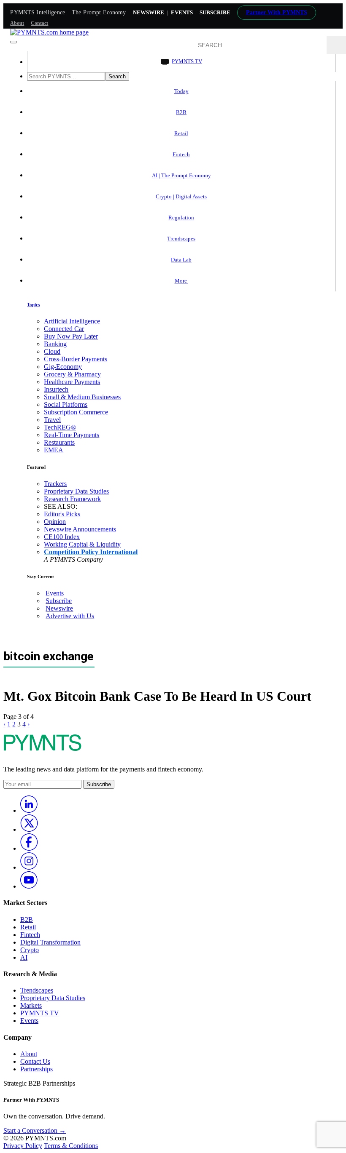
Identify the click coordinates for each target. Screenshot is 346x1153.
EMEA (53, 450)
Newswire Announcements (80, 529)
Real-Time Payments (71, 434)
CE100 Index (62, 536)
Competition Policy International (91, 551)
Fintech (181, 154)
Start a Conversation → (34, 1130)
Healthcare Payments (72, 381)
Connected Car (64, 328)
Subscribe (59, 600)
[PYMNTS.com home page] (49, 32)
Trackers (55, 483)
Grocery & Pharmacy (72, 374)
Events (182, 12)
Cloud (52, 351)
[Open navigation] (13, 42)
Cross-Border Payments (75, 359)
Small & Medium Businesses (82, 396)
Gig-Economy (63, 366)
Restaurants (59, 442)
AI (23, 957)
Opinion (55, 521)
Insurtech (56, 389)
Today (181, 91)
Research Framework (72, 498)
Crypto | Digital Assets (181, 196)
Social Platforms (65, 404)
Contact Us (35, 1061)
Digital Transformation (50, 942)
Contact (39, 23)
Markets (31, 1005)
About (17, 23)
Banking (55, 343)
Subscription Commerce (76, 412)
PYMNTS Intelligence (37, 12)
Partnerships (36, 1069)
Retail (181, 133)
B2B (181, 112)
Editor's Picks (62, 514)
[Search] (336, 45)
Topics (33, 304)
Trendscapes (181, 238)
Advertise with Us (70, 615)
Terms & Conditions (71, 1145)
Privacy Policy (22, 1145)
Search (117, 76)
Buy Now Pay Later (71, 336)
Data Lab (181, 259)
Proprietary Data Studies (76, 491)
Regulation (181, 217)
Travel (52, 419)
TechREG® (60, 427)
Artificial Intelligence (72, 321)
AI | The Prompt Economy (181, 175)
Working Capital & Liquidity (82, 544)
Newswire (148, 12)
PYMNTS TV (187, 61)
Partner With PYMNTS (276, 12)
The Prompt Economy (99, 12)
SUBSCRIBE (215, 12)
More (181, 281)
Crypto (29, 949)
